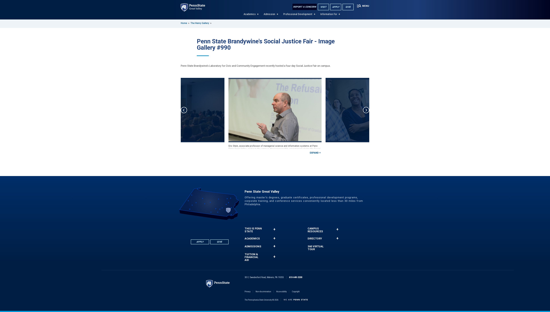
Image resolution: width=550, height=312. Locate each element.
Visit (323, 7)
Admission (269, 14)
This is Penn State (253, 230)
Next (366, 110)
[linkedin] (206, 228)
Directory (315, 238)
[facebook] (199, 228)
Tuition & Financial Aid (252, 257)
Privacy (248, 291)
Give (348, 7)
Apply (335, 7)
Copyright (296, 291)
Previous (184, 110)
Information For (328, 14)
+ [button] (274, 229)
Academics (250, 14)
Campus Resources (315, 230)
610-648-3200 (295, 277)
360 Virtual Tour (316, 248)
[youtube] (213, 228)
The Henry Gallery (199, 23)
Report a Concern (304, 6)
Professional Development (297, 14)
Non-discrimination (263, 291)
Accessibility (281, 291)
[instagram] (221, 228)
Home (184, 23)
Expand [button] (314, 152)
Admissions (253, 246)
